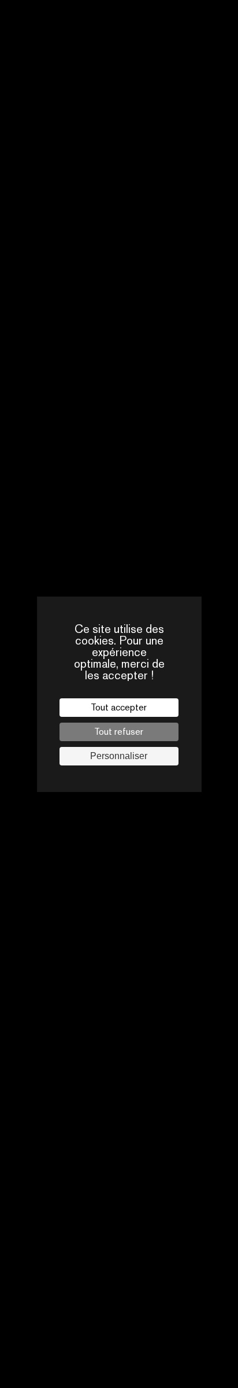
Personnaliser (118, 756)
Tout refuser (118, 732)
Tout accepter (119, 707)
